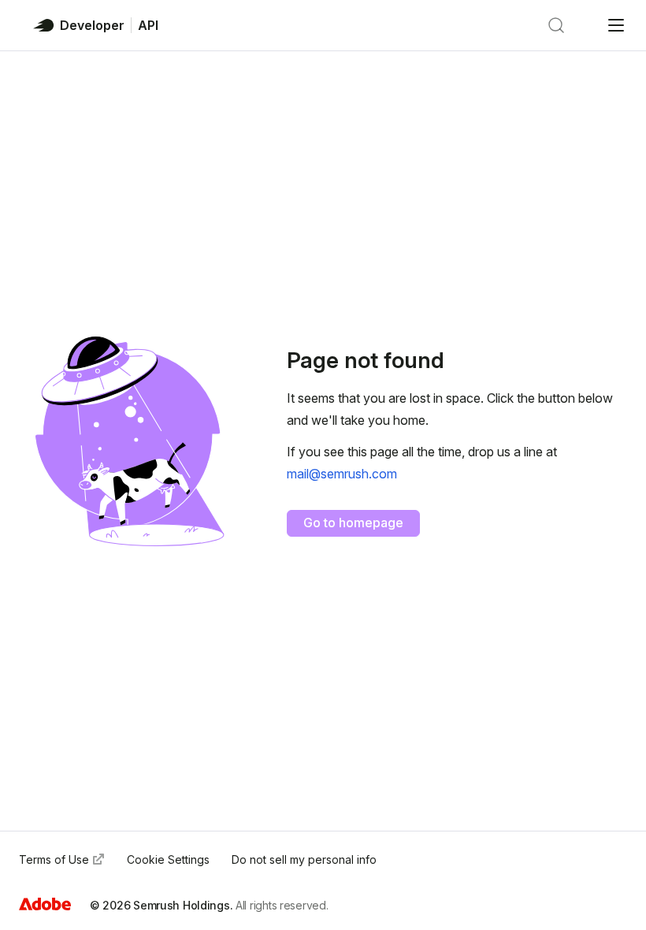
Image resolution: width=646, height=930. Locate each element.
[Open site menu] (616, 25)
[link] (342, 474)
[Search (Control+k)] (556, 25)
